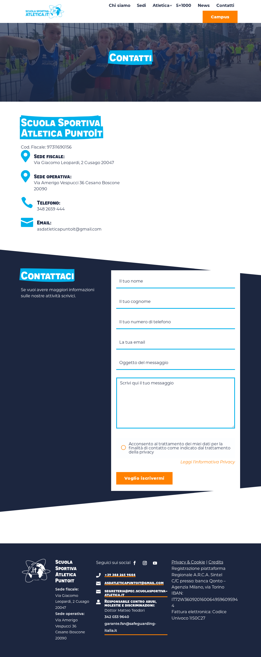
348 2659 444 (51, 208)
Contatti (225, 5)
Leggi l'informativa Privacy (207, 462)
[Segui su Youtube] (155, 563)
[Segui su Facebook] (134, 563)
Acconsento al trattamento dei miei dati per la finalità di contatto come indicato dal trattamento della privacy (179, 447)
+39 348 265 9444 (120, 574)
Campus (220, 16)
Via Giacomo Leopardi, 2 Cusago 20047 (74, 162)
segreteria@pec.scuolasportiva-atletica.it (136, 592)
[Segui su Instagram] (145, 563)
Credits (215, 562)
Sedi (141, 5)
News (204, 5)
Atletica (161, 5)
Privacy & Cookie (188, 562)
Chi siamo (119, 5)
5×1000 (183, 5)
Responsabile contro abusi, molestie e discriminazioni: (131, 603)
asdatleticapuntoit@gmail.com (69, 229)
